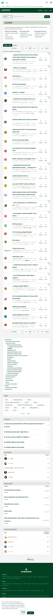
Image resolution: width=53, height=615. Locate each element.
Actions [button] (15, 45)
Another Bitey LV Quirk (17, 256)
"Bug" (23, 407)
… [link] (22, 48)
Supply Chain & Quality (35, 590)
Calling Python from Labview (11, 504)
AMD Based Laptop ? (17, 224)
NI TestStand (10, 357)
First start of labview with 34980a (20, 140)
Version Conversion (12, 364)
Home (3, 6)
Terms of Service (35, 583)
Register (40, 10)
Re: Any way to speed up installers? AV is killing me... (17, 437)
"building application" (34, 407)
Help (50, 10)
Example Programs (10, 376)
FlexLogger (10, 366)
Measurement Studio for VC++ (14, 352)
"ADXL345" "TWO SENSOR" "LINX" (25, 405)
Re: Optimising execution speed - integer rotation (16, 432)
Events (42, 590)
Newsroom (27, 590)
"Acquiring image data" (17, 399)
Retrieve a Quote (27, 583)
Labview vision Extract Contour (20, 176)
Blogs (7, 382)
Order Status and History (17, 583)
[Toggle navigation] (8, 2)
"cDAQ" (14, 410)
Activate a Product (30, 595)
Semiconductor (10, 578)
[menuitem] (47, 3)
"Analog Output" (40, 405)
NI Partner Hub (8, 389)
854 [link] (30, 48)
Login (45, 10)
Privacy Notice (12, 605)
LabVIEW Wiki (38, 36)
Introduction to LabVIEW (26, 35)
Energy (34, 576)
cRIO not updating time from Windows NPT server (16, 497)
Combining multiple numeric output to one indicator (24, 119)
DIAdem (9, 359)
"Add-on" (29, 399)
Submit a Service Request (41, 595)
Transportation (17, 578)
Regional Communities (11, 387)
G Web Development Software (14, 367)
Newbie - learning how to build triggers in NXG (23, 158)
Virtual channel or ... (17, 76)
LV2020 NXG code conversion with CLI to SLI (24, 99)
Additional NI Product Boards (14, 371)
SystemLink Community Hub (16, 346)
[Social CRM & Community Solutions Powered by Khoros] (30, 559)
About (14, 590)
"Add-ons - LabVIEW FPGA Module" (12, 402)
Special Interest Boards (13, 373)
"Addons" (35, 402)
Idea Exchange (9, 380)
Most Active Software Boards (30, 6)
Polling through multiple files (19, 306)
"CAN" (6, 410)
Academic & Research (6, 576)
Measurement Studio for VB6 (14, 353)
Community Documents (11, 375)
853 (26, 48)
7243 (42, 48)
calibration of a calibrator (18, 92)
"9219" (6, 399)
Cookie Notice (21, 605)
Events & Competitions (11, 383)
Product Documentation (12, 595)
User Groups (9, 378)
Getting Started (24, 33)
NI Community (7, 339)
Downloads (4, 595)
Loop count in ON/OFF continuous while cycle (23, 184)
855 (34, 48)
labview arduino (8, 511)
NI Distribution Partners (6, 583)
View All (26, 419)
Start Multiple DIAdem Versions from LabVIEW (23, 323)
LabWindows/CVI (11, 350)
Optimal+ (6, 385)
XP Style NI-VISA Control (18, 248)
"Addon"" (26, 402)
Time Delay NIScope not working (12, 490)
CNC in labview (16, 240)
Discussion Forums (16, 6)
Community (8, 6)
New (46, 60)
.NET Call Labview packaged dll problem (22, 232)
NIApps (37, 35)
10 (45, 249)
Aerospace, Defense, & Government (19, 576)
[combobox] (28, 16)
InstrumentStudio (11, 360)
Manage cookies (23, 612)
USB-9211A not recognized (20, 68)
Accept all (30, 612)
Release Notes (9, 36)
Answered (10, 51)
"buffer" (15, 407)
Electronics (30, 576)
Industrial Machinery (41, 576)
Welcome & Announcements (13, 341)
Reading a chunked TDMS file (21, 286)
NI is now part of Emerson (7, 590)
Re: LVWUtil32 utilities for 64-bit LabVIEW (14, 442)
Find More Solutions (26, 483)
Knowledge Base (9, 38)
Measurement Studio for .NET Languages (17, 355)
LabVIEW (9, 348)
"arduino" (7, 407)
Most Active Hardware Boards (14, 369)
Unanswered (17, 51)
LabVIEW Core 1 (24, 36)
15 (45, 204)
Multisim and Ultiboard (12, 362)
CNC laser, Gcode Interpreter (19, 84)
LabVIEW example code (41, 33)
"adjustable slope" (8, 405)
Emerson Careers (20, 590)
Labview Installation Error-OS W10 (20, 315)
